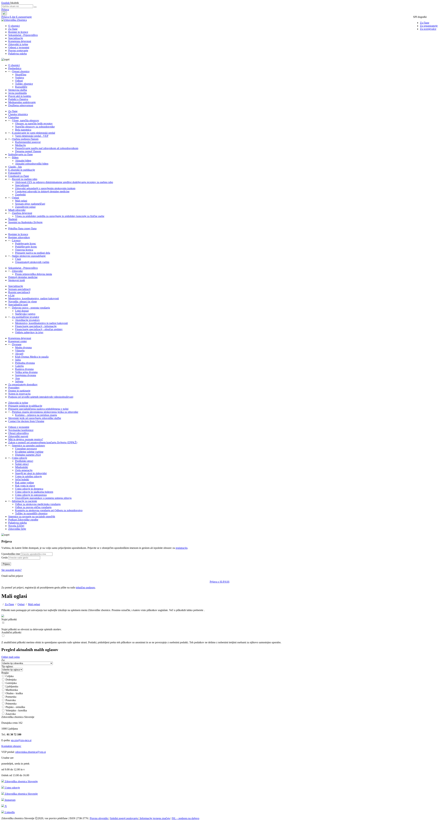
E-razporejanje (24, 16)
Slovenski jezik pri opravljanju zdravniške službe (34, 418)
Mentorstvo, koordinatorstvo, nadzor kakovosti (33, 298)
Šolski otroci (22, 464)
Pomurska (10, 696)
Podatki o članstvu (18, 99)
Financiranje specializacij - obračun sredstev (39, 329)
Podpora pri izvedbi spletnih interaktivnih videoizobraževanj (40, 396)
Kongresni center (17, 341)
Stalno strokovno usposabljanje (29, 255)
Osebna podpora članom (25, 139)
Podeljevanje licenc (25, 243)
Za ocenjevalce (428, 28)
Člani (18, 259)
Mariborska (11, 689)
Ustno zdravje (19, 457)
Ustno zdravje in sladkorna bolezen (34, 491)
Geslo (4, 557)
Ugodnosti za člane (18, 176)
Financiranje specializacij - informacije (36, 326)
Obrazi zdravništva (18, 433)
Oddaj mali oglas (10, 656)
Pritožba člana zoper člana (22, 228)
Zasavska (10, 713)
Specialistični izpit (18, 304)
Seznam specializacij (19, 289)
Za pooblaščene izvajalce (25, 316)
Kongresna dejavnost (19, 41)
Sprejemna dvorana (25, 375)
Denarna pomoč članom (28, 151)
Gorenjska (11, 683)
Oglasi (15, 197)
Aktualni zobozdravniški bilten (31, 163)
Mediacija (20, 145)
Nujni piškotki (9, 619)
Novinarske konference (20, 430)
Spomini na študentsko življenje (25, 222)
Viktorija (20, 350)
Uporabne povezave (26, 448)
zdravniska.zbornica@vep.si (30, 751)
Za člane (424, 22)
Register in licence (18, 32)
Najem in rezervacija (19, 393)
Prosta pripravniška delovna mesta (33, 274)
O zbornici (14, 25)
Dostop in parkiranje (19, 390)
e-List (11, 295)
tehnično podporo (85, 587)
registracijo (181, 547)
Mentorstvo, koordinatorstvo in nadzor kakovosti (41, 323)
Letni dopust (22, 310)
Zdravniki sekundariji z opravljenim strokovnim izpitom (45, 188)
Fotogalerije (14, 172)
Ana (17, 378)
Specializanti (22, 185)
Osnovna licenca (24, 249)
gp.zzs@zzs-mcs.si (21, 740)
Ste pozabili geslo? (11, 570)
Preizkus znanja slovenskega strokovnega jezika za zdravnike (45, 411)
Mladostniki (21, 467)
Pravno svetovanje (18, 50)
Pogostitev (14, 387)
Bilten (15, 157)
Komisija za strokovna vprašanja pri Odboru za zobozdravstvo (48, 510)
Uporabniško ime (10, 553)
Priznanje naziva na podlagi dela (32, 252)
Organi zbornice (20, 71)
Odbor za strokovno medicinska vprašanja (38, 504)
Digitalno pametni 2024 (28, 454)
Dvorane (16, 344)
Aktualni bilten (23, 160)
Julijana (19, 381)
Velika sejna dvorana (26, 372)
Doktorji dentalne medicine (23, 277)
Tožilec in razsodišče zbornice (31, 513)
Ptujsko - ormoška (15, 707)
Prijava (5, 9)
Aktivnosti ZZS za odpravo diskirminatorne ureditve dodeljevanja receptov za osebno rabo (64, 182)
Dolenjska (10, 679)
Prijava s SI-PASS (219, 581)
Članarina (13, 117)
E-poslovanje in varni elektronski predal (33, 132)
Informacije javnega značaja (154, 818)
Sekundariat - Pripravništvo (23, 35)
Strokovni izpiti (16, 280)
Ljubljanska (11, 686)
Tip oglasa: (7, 666)
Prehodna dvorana (25, 362)
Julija (18, 359)
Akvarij (19, 353)
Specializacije (15, 38)
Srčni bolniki (22, 479)
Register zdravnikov (19, 237)
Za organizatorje (429, 25)
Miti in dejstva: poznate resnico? (25, 439)
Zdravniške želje (17, 528)
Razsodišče (21, 86)
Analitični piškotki (11, 632)
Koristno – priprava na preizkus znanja (36, 415)
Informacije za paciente (24, 501)
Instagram (9, 799)
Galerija (19, 366)
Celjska (9, 676)
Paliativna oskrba (17, 53)
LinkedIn (9, 812)
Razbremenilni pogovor (28, 142)
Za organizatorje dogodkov (23, 384)
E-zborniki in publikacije (21, 169)
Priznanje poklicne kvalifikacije (25, 405)
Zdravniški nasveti (18, 436)
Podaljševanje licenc (26, 246)
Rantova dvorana (24, 369)
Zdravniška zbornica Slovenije (21, 781)
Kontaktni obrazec (11, 746)
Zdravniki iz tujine (18, 44)
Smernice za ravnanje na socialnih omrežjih (31, 516)
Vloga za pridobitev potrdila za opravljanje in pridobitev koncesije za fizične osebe (59, 216)
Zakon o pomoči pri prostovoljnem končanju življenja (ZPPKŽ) (42, 442)
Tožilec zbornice (24, 83)
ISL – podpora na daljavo (185, 818)
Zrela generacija (23, 470)
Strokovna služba (17, 89)
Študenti (12, 219)
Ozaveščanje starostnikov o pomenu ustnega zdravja (43, 498)
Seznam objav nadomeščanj (30, 203)
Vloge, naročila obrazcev (25, 120)
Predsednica (14, 68)
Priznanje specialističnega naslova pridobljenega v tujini (38, 408)
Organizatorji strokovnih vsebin (32, 262)
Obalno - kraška (14, 693)
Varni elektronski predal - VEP (31, 135)
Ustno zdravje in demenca (29, 488)
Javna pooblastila (17, 93)
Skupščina (20, 74)
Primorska (10, 703)
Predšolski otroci (24, 461)
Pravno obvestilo (99, 818)
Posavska (10, 700)
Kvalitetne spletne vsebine (29, 451)
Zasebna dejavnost (22, 213)
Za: (3, 660)
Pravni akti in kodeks (19, 96)
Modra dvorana (23, 347)
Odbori (19, 80)
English (5, 2)
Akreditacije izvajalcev (27, 320)
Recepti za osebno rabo (24, 179)
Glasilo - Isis (15, 166)
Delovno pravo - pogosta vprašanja (31, 307)
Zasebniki (20, 194)
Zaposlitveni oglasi (25, 206)
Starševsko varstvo (25, 313)
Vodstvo (19, 77)
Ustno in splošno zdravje (28, 476)
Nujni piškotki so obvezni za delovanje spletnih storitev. (31, 629)
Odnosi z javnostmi (18, 47)
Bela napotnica (23, 129)
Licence (16, 240)
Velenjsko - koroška (16, 710)
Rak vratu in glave (25, 485)
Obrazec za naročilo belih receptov (34, 123)
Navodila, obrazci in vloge (22, 301)
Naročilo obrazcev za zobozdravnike (35, 126)
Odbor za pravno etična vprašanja (33, 507)
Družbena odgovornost (20, 105)
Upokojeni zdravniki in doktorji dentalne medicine (42, 191)
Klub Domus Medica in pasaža (32, 356)
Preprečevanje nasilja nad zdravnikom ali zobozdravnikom (46, 148)
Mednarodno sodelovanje (22, 102)
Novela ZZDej (16, 525)
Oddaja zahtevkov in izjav (29, 332)
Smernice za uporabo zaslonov (28, 445)
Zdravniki (17, 271)
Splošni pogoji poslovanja (124, 818)
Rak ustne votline (24, 482)
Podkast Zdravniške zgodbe (23, 519)
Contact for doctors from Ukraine (26, 421)
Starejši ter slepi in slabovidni (31, 473)
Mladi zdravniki (16, 209)
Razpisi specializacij (19, 292)
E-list (13, 16)
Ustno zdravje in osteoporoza (31, 494)
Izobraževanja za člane (20, 154)
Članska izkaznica (18, 114)
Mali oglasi (21, 200)
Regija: (5, 672)
